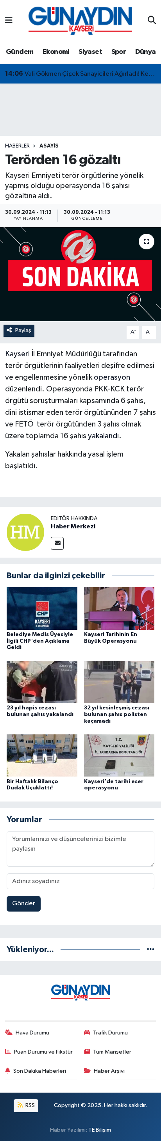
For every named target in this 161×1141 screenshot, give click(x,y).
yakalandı (103, 436)
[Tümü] (150, 949)
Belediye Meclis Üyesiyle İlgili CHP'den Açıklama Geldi (40, 641)
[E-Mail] (57, 543)
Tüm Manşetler (112, 1052)
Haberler (17, 146)
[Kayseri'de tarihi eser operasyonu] (119, 755)
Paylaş (23, 330)
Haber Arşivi (109, 1071)
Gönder (23, 903)
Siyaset (90, 51)
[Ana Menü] (9, 21)
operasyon (112, 377)
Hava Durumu (32, 1033)
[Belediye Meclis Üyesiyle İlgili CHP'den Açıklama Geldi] (42, 608)
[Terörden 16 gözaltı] (80, 274)
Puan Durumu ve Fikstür (43, 1052)
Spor (118, 51)
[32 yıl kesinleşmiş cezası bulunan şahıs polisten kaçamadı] (119, 682)
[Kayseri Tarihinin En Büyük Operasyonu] (119, 608)
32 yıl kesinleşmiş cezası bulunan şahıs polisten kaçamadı (116, 714)
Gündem (19, 51)
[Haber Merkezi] (25, 532)
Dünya (145, 51)
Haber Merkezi (73, 526)
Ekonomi (56, 51)
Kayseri (17, 354)
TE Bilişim (99, 1130)
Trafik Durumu (110, 1033)
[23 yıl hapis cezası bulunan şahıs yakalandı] (42, 682)
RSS (29, 1105)
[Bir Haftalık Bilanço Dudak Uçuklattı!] (42, 755)
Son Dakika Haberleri (39, 1071)
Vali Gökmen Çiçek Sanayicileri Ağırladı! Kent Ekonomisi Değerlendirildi (80, 73)
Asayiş (49, 146)
